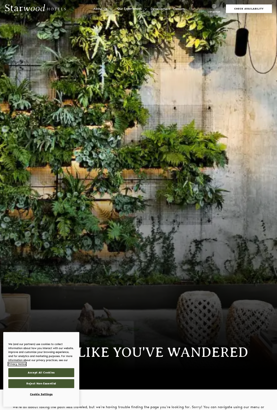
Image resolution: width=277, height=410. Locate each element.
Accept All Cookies (41, 372)
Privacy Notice (17, 364)
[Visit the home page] (35, 8)
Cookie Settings (41, 394)
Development (160, 9)
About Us (100, 9)
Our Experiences (129, 9)
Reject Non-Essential (41, 383)
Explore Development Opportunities (204, 4)
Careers (179, 9)
